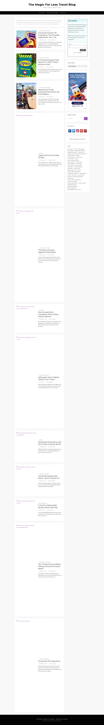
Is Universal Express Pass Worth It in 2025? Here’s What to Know (48, 62)
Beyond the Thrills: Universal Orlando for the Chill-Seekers (48, 92)
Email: (70, 44)
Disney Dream (79, 163)
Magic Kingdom (83, 173)
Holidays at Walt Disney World (73, 171)
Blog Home (41, 12)
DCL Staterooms (79, 157)
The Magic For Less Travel (52, 12)
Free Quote (63, 12)
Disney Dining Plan (71, 163)
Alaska (75, 149)
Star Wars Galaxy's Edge (77, 176)
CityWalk (77, 155)
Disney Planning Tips (78, 166)
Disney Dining (78, 161)
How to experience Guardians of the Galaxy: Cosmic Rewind (48, 314)
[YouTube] (81, 130)
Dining (76, 158)
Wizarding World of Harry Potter (74, 189)
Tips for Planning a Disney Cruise (74, 179)
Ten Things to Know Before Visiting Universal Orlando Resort (49, 566)
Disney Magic (70, 166)
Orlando (69, 174)
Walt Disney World (43, 503)
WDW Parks (41, 310)
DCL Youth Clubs (70, 158)
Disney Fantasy (70, 165)
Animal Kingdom (81, 149)
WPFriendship (51, 720)
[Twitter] (73, 130)
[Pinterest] (85, 130)
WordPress (60, 720)
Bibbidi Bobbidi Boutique (80, 150)
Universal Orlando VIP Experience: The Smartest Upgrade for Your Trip (48, 35)
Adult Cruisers (70, 149)
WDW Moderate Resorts (72, 186)
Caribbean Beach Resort (72, 152)
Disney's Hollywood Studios (73, 160)
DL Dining (41, 153)
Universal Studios (82, 183)
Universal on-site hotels (72, 181)
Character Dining (70, 155)
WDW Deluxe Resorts (71, 184)
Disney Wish (70, 168)
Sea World (69, 176)
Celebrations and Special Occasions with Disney (77, 153)
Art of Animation (70, 150)
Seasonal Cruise (81, 174)
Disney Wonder (70, 170)
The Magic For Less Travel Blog (52, 4)
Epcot (76, 170)
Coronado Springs (71, 157)
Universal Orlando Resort (45, 30)
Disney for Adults (78, 165)
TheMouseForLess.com (73, 32)
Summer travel (70, 178)
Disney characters (71, 161)
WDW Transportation (71, 187)
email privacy (80, 52)
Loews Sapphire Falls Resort (73, 173)
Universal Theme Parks (44, 57)
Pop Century (74, 174)
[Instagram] (77, 130)
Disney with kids (77, 168)
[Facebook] (69, 130)
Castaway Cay (81, 152)
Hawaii (79, 170)
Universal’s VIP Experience (49, 661)
